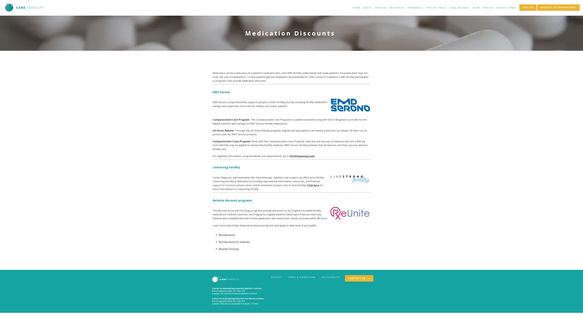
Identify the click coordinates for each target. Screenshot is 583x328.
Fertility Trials (436, 7)
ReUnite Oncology (229, 248)
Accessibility (331, 277)
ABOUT (367, 7)
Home (356, 7)
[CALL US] (528, 10)
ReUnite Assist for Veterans (234, 241)
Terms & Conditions (301, 277)
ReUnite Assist (227, 234)
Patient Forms (506, 7)
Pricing (488, 7)
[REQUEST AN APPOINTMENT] (558, 10)
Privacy (276, 277)
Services (381, 7)
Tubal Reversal (459, 7)
